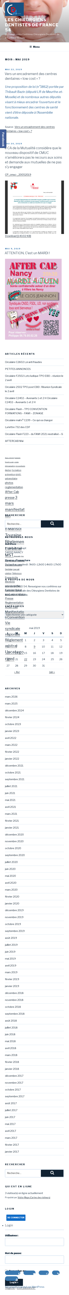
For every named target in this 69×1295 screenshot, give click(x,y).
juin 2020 (10, 869)
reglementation (14, 487)
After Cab (12, 492)
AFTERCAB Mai (14, 441)
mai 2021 (10, 800)
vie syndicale (20, 466)
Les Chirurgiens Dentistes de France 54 (31, 24)
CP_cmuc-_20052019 (18, 174)
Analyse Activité (9, 458)
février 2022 (12, 751)
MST (9, 555)
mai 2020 (10, 875)
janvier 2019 (12, 986)
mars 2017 (11, 1137)
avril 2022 (10, 738)
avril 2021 (10, 806)
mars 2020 (11, 889)
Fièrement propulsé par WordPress (24, 1286)
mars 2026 (11, 696)
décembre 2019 (14, 910)
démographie (10, 466)
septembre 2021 (14, 779)
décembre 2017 (14, 1075)
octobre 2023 (13, 724)
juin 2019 (10, 951)
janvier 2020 (12, 903)
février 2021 (12, 820)
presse (10, 497)
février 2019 (12, 979)
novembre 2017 (14, 1082)
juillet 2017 (11, 1110)
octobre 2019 (13, 924)
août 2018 (11, 1020)
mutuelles (21, 561)
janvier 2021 (12, 827)
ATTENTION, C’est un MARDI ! (27, 253)
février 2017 (12, 1144)
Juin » (52, 672)
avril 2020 (10, 882)
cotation (16, 462)
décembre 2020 (14, 834)
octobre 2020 (13, 848)
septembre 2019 (15, 931)
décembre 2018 (14, 993)
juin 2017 (10, 1117)
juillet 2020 (11, 862)
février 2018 (12, 1062)
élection (8, 470)
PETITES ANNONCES (18, 369)
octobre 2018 (13, 1006)
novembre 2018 (14, 1000)
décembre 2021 (14, 765)
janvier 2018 (12, 1068)
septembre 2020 (15, 855)
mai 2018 (10, 1041)
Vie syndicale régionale (12, 628)
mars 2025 (11, 703)
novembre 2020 (14, 841)
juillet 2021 (11, 786)
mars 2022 (11, 744)
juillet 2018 (11, 1027)
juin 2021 (10, 793)
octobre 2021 (13, 772)
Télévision (17, 573)
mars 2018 (11, 1055)
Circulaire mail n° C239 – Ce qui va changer (29, 420)
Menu (36, 46)
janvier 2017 (12, 1151)
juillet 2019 (11, 944)
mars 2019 (11, 972)
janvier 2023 (12, 731)
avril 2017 (10, 1130)
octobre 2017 (13, 1089)
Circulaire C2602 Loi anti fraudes (23, 362)
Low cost (16, 569)
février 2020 (12, 896)
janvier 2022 (12, 758)
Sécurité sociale (9, 462)
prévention (10, 474)
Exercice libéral (13, 590)
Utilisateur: (11, 1236)
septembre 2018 (15, 1013)
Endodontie (17, 458)
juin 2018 (10, 1034)
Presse (9, 598)
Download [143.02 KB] (18, 236)
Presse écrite (11, 577)
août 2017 (11, 1103)
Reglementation (14, 602)
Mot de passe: (13, 1253)
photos (9, 482)
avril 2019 (10, 965)
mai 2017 (10, 1124)
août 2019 (11, 937)
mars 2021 (11, 813)
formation (16, 470)
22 (25, 659)
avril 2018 (10, 1048)
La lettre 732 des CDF (17, 427)
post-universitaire (15, 594)
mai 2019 (10, 958)
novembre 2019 (14, 917)
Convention (16, 617)
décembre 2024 (14, 710)
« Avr (17, 672)
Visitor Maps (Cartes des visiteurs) (34, 1197)
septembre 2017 (14, 1096)
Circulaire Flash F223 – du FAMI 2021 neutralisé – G (34, 434)
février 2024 (12, 717)
